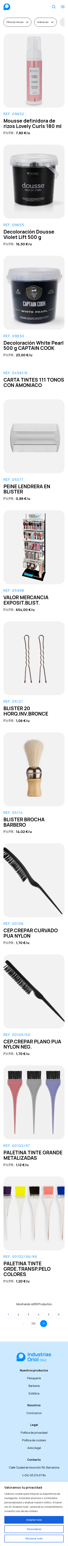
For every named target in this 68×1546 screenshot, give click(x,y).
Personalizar (34, 1529)
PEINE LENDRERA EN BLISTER (26, 489)
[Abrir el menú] (63, 6)
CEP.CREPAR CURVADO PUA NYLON (30, 933)
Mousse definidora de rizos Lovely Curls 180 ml (32, 123)
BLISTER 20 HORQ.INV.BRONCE (25, 711)
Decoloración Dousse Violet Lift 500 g (28, 234)
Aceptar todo (34, 1519)
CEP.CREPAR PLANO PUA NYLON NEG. (32, 1044)
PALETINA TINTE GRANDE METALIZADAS (32, 1155)
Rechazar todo (34, 1538)
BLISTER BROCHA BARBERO (24, 822)
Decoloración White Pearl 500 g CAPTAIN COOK (33, 345)
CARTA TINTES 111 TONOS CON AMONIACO (33, 382)
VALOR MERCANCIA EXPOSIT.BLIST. (25, 600)
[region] (34, 1514)
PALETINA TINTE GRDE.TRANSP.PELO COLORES (27, 1268)
